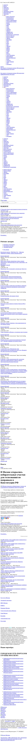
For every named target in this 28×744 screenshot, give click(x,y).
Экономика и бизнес (8, 11)
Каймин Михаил (5, 398)
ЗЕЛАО (8, 54)
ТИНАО (8, 46)
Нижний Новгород (11, 57)
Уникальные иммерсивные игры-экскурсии (11, 225)
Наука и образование (11, 20)
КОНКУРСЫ (9, 33)
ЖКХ (7, 25)
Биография (9, 39)
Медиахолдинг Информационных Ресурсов (12, 68)
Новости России (10, 35)
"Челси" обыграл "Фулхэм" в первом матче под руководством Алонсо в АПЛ (12, 571)
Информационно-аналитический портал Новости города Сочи (13, 702)
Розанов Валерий (5, 256)
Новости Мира (10, 37)
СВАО (7, 47)
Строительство (10, 19)
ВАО (7, 52)
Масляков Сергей (5, 403)
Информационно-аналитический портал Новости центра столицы (13, 661)
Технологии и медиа (11, 21)
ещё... (4, 15)
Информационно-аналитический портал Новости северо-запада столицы (13, 667)
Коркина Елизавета (5, 423)
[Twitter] (3, 518)
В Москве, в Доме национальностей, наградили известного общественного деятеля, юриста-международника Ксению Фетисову (12, 360)
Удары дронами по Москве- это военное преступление (14, 332)
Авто (7, 26)
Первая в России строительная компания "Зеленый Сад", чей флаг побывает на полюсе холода (13, 340)
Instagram (20, 515)
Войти (2, 66)
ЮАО (7, 43)
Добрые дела (9, 32)
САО (7, 42)
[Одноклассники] (4, 518)
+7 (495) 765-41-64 (22, 727)
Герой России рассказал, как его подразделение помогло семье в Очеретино (12, 580)
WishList (8, 30)
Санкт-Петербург (10, 55)
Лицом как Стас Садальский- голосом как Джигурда (13, 268)
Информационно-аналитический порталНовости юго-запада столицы (13, 678)
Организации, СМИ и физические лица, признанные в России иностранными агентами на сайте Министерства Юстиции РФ (14, 739)
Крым (7, 59)
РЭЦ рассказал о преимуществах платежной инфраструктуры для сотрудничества (11, 217)
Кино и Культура (10, 16)
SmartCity (5, 5)
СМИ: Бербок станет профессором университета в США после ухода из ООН (13, 544)
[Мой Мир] (6, 518)
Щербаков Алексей (5, 265)
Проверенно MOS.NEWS (9, 704)
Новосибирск (9, 56)
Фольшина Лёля (4, 418)
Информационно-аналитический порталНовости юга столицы (13, 681)
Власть (5, 6)
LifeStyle (8, 29)
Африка (8, 38)
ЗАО (7, 45)
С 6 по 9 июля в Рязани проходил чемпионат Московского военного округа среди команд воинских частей (14, 314)
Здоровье (5, 10)
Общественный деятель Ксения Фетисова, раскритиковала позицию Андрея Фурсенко (11, 277)
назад (2, 467)
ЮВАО (8, 48)
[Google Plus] (7, 518)
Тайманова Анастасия (6, 408)
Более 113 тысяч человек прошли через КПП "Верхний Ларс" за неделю (11, 553)
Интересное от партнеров (12, 34)
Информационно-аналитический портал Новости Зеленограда (13, 697)
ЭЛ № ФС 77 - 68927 (10, 721)
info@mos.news (4, 729)
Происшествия (7, 12)
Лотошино (8, 64)
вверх (2, 519)
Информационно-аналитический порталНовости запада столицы (13, 676)
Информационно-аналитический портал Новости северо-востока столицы (13, 695)
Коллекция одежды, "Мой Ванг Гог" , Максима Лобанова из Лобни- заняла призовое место (12, 252)
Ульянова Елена (4, 413)
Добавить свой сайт (23, 237)
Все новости (4, 68)
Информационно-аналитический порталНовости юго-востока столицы (13, 683)
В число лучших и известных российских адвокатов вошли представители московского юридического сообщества (13, 287)
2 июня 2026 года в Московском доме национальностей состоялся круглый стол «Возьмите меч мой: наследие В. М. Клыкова (14, 350)
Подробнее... (4, 235)
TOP (7, 63)
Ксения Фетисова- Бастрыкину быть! (10, 296)
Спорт (7, 28)
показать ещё (4, 221)
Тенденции (6, 8)
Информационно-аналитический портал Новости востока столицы (13, 692)
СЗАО (7, 51)
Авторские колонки (12, 68)
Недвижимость (10, 17)
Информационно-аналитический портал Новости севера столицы (13, 664)
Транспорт (6, 14)
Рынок (8, 23)
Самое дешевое (10, 61)
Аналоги (8, 60)
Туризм (8, 24)
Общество (5, 7)
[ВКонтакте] (1, 518)
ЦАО (7, 41)
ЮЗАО (8, 50)
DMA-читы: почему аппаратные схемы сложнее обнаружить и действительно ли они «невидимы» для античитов (14, 262)
